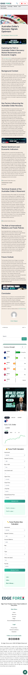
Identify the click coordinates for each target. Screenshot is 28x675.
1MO (6, 432)
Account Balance (8, 539)
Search (4, 336)
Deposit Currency (8, 458)
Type (5, 551)
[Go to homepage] (6, 3)
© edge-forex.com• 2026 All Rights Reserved (14, 643)
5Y (19, 432)
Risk (5, 545)
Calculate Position (15, 570)
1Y (15, 432)
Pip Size (6, 563)
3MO (11, 432)
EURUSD (7, 417)
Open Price (7, 476)
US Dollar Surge (22, 308)
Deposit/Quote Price (9, 494)
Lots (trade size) (8, 470)
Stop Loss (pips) (8, 557)
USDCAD (13, 417)
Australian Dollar (7, 58)
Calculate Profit (14, 501)
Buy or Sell (7, 464)
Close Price (7, 482)
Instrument (7, 452)
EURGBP (19, 417)
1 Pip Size (6, 488)
